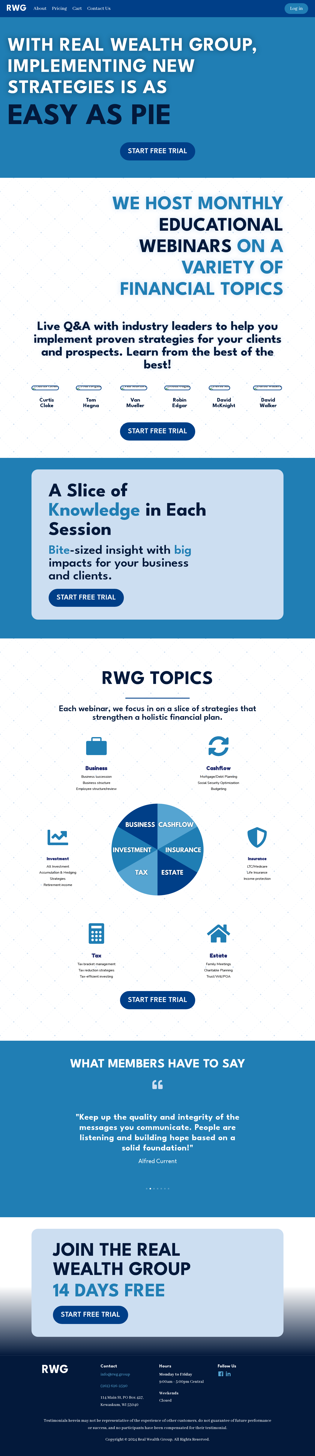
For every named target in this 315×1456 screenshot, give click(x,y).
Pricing (59, 8)
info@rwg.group (115, 1374)
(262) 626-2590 (114, 1386)
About (39, 8)
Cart (77, 8)
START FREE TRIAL (157, 151)
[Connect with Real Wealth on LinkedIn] (227, 1374)
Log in (296, 9)
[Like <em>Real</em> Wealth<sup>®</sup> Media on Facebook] (220, 1374)
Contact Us (99, 8)
